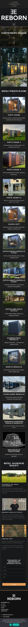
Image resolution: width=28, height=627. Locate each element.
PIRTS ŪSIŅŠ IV (14, 198)
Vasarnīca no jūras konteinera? (10, 485)
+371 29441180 (15, 2)
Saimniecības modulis (14, 338)
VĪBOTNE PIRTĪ (7, 538)
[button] (2, 67)
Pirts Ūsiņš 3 (14, 170)
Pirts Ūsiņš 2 (14, 142)
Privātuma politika (4, 609)
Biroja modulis (14, 367)
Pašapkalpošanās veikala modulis (14, 422)
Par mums (3, 604)
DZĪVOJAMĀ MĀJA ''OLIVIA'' (14, 310)
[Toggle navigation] (14, 24)
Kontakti (2, 607)
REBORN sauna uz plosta (12, 512)
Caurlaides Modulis (14, 394)
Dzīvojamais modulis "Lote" (14, 252)
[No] (26, 622)
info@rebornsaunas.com (14, 4)
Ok (10, 624)
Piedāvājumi (3, 605)
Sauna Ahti (14, 224)
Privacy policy (16, 624)
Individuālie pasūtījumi (14, 450)
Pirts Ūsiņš (14, 115)
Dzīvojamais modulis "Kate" (14, 281)
